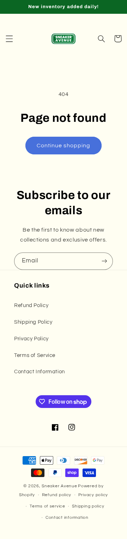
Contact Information (39, 371)
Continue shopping (64, 145)
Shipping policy (88, 506)
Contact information (67, 518)
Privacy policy (93, 495)
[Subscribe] (104, 261)
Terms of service (47, 506)
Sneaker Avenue (59, 486)
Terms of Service (34, 355)
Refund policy (57, 495)
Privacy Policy (31, 338)
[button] (9, 38)
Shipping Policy (33, 322)
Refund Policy (31, 305)
